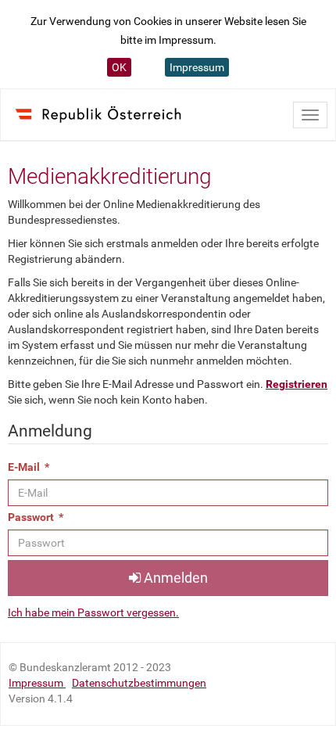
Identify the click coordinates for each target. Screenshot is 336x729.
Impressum (197, 67)
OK (119, 67)
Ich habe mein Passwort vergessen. (93, 612)
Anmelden (174, 577)
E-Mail (28, 467)
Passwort (35, 517)
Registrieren (296, 384)
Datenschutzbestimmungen (139, 683)
